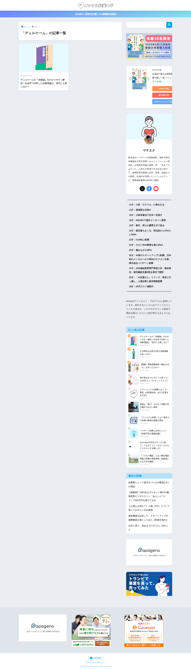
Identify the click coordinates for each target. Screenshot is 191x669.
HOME (97, 658)
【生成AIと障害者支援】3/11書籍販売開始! (95, 14)
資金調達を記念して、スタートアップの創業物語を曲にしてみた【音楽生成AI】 (148, 518)
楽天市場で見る (164, 95)
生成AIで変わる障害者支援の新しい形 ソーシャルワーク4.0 (164, 78)
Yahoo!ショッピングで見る (164, 102)
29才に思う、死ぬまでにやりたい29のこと (148, 528)
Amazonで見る (164, 89)
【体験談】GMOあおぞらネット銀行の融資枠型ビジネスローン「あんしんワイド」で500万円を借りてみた (148, 496)
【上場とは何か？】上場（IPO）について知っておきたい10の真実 (149, 508)
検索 (169, 25)
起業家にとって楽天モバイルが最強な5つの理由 (148, 484)
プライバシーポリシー (95, 662)
